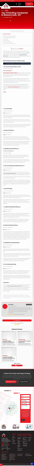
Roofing (6, 10)
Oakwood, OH (4, 459)
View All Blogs (19, 365)
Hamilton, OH (28, 454)
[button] (1, 465)
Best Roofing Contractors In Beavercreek (9, 36)
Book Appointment (10, 381)
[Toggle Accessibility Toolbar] (32, 464)
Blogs (2, 10)
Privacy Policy (27, 464)
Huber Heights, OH (29, 455)
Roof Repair (20, 450)
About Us (13, 437)
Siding (29, 440)
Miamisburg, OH (12, 456)
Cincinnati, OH (20, 455)
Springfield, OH (4, 456)
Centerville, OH (20, 454)
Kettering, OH (4, 454)
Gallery (13, 441)
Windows (29, 437)
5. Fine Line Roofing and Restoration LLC (9, 43)
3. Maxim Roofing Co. (6, 40)
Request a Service (29, 4)
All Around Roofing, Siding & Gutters (10, 72)
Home (13, 436)
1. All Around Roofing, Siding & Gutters (9, 37)
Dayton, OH (4, 455)
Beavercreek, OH (13, 455)
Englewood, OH (12, 454)
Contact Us (14, 443)
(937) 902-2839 (9, 70)
